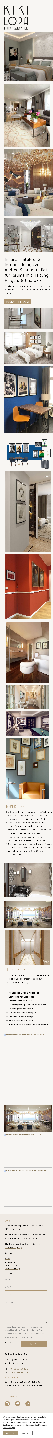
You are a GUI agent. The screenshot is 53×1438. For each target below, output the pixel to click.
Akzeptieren (10, 1433)
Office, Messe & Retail (15, 1229)
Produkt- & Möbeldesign (33, 1234)
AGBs (7, 1258)
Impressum (10, 1262)
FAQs (19, 1247)
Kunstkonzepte (12, 1238)
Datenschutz (11, 1265)
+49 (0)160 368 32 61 (19, 1368)
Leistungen (10, 1247)
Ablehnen (26, 1433)
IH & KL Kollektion (30, 1238)
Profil (39, 1244)
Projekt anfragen (17, 301)
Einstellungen (9, 1427)
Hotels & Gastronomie (32, 1225)
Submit (33, 1344)
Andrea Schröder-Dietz (24, 1244)
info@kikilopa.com (19, 1372)
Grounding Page (12, 1268)
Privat (17, 1225)
